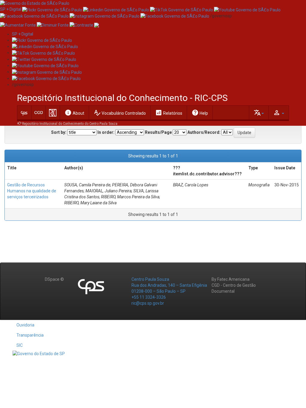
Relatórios (168, 112)
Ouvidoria (25, 325)
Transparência (30, 335)
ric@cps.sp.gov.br (147, 303)
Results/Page (158, 132)
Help (200, 112)
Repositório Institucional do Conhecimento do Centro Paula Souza (69, 124)
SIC (19, 345)
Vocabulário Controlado (120, 112)
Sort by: (58, 132)
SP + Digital (10, 9)
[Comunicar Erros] (96, 24)
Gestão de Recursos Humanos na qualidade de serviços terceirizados (31, 190)
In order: (105, 132)
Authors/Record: (204, 132)
